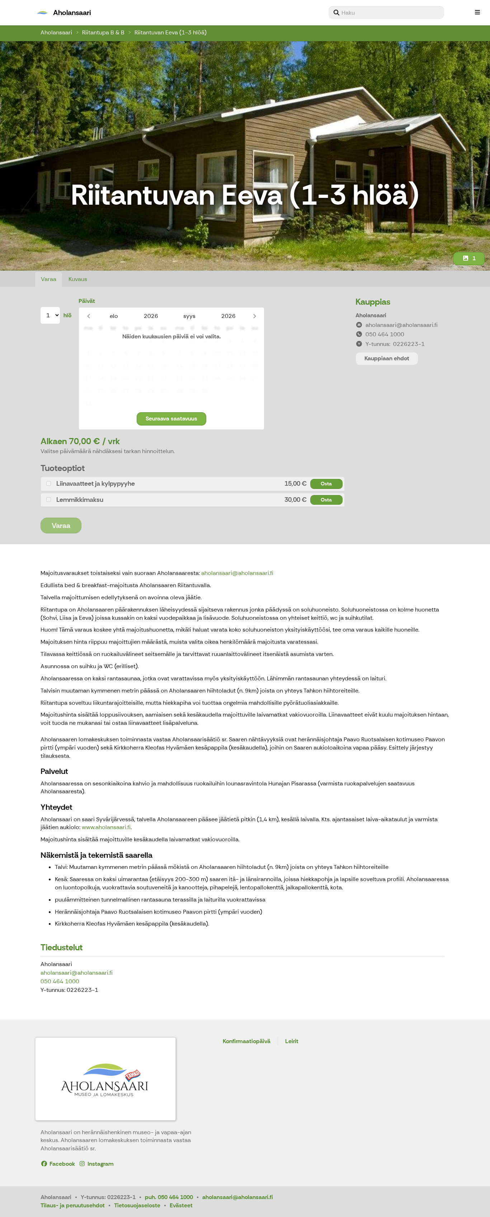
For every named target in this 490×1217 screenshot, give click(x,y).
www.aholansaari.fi (106, 827)
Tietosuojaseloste (137, 1205)
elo (114, 316)
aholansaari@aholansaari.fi (237, 573)
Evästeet (181, 1205)
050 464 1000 (60, 981)
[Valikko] (477, 12)
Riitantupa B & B (103, 32)
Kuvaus (78, 279)
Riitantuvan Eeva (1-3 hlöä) (171, 32)
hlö (67, 315)
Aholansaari (56, 32)
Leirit (291, 1041)
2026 (151, 316)
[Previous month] (88, 316)
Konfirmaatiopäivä (246, 1041)
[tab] (193, 484)
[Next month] (254, 316)
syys (189, 316)
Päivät (87, 301)
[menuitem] (386, 12)
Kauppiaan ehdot (386, 358)
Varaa (48, 279)
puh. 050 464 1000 (169, 1197)
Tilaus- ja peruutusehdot (73, 1205)
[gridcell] (88, 341)
